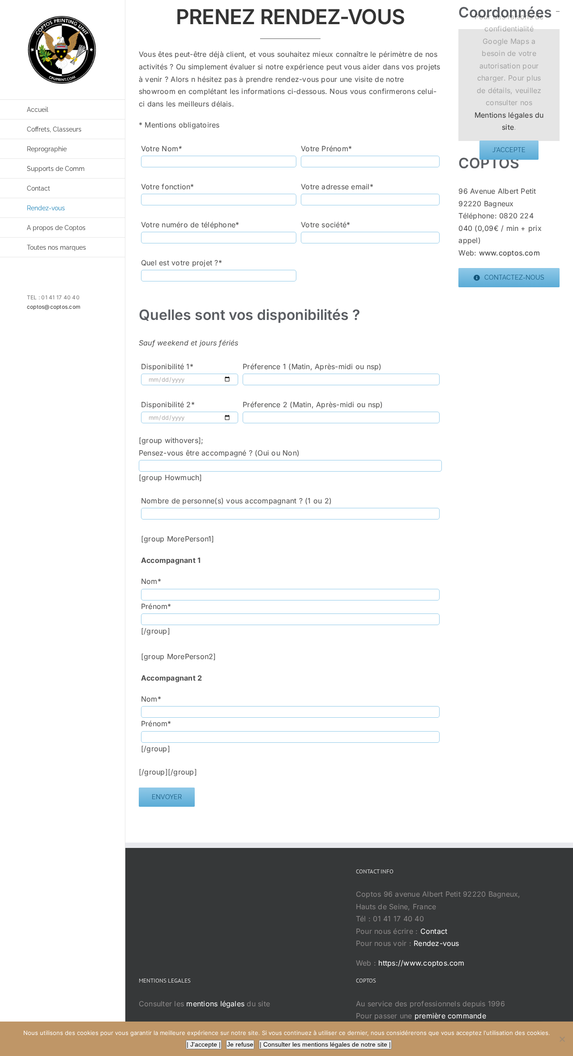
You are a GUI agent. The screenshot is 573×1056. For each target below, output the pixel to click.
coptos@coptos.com (54, 306)
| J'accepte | (204, 1044)
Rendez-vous (436, 943)
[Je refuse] (561, 1039)
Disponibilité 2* (168, 404)
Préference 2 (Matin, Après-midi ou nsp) (313, 404)
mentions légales (215, 1003)
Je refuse (240, 1044)
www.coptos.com (509, 252)
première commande (450, 1015)
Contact (434, 931)
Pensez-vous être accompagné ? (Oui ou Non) (219, 452)
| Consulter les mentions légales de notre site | (325, 1044)
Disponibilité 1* (167, 366)
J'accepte (509, 149)
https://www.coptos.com (421, 962)
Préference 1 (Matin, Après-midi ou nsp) (312, 366)
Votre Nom (161, 148)
